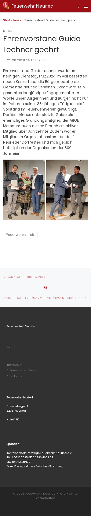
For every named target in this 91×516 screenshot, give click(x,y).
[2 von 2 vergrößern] (82, 165)
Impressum (14, 365)
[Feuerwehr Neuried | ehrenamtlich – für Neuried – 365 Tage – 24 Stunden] (6, 6)
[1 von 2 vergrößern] (39, 165)
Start (6, 20)
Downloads (14, 376)
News (17, 20)
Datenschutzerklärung (22, 370)
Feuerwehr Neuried (40, 494)
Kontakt (12, 347)
